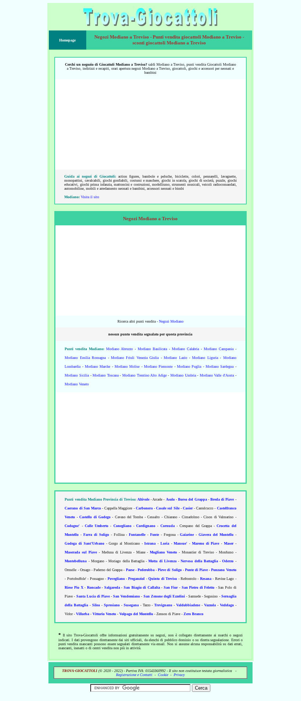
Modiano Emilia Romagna (85, 358)
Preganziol (136, 579)
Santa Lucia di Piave (93, 596)
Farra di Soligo (96, 535)
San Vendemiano (126, 596)
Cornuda (167, 526)
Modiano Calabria (185, 349)
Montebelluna (76, 561)
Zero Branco (193, 614)
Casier (188, 508)
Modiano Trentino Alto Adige (144, 375)
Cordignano (145, 526)
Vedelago (227, 605)
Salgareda (112, 587)
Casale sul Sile (167, 508)
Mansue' (180, 543)
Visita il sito (90, 197)
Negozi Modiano (171, 321)
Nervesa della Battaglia (199, 561)
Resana (205, 579)
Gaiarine (187, 535)
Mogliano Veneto (163, 552)
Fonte (154, 535)
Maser (228, 543)
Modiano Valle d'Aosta (217, 375)
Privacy (179, 675)
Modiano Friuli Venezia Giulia (135, 358)
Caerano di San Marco (83, 508)
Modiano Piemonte (158, 366)
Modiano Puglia (189, 366)
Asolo (170, 499)
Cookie (163, 675)
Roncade (94, 587)
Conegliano (122, 526)
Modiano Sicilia (77, 375)
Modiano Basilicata (152, 349)
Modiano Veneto (77, 384)
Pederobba (146, 570)
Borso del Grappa (192, 499)
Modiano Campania (218, 349)
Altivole (143, 499)
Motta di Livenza (162, 561)
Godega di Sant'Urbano (84, 543)
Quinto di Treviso (162, 579)
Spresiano (112, 605)
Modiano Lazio (175, 358)
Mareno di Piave (206, 543)
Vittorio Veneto (104, 614)
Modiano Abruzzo (119, 349)
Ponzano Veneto (223, 570)
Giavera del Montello (216, 535)
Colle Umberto (96, 526)
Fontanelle (137, 535)
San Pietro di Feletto (198, 587)
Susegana (131, 605)
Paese (130, 570)
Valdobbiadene (188, 605)
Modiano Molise (127, 366)
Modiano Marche (97, 366)
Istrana (150, 543)
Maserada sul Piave (81, 552)
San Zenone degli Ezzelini (164, 596)
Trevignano (163, 605)
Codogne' (72, 526)
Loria (164, 543)
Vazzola (210, 605)
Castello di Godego (94, 517)
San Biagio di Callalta (142, 587)
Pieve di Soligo (169, 570)
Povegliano (116, 579)
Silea (96, 605)
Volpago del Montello (136, 614)
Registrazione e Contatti (134, 675)
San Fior (171, 587)
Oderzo (227, 561)
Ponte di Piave (196, 570)
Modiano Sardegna (219, 366)
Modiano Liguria (205, 358)
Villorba (82, 614)
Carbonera (144, 508)
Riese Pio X (74, 587)
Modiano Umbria (183, 375)
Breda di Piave (222, 499)
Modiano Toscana (106, 375)
